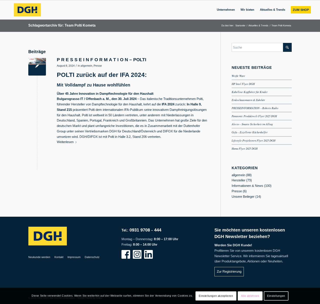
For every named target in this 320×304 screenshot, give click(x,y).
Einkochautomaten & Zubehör (248, 100)
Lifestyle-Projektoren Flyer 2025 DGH (253, 140)
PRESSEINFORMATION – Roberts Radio (255, 108)
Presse (98, 65)
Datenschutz (92, 257)
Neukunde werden (39, 257)
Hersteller (238, 180)
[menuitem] (226, 9)
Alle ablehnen (250, 295)
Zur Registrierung (229, 271)
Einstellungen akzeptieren (216, 295)
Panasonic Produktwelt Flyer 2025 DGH (254, 116)
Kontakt (58, 257)
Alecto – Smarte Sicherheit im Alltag (252, 124)
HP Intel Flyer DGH (243, 84)
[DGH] (27, 9)
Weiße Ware (238, 76)
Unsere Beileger (243, 196)
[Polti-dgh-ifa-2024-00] (37, 67)
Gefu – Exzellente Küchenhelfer (250, 132)
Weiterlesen (65, 142)
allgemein (86, 65)
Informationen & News (247, 185)
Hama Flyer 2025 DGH (245, 148)
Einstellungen (276, 295)
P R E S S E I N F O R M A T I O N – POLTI (101, 59)
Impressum (74, 257)
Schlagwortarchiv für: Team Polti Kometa (62, 25)
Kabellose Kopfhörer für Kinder (250, 92)
